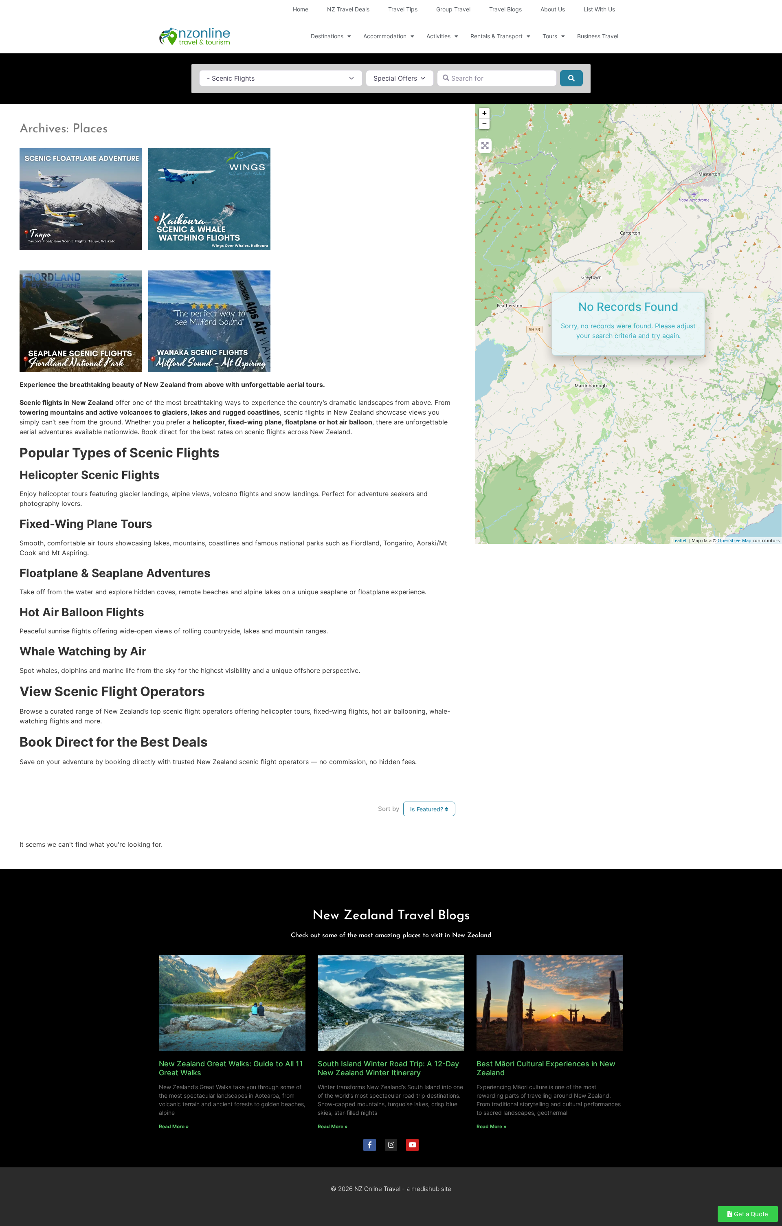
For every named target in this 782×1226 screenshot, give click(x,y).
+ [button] (484, 113)
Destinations (327, 36)
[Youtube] (412, 1145)
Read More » (174, 1126)
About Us (552, 9)
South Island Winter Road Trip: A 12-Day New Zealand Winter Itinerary (388, 1068)
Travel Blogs (505, 9)
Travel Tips (402, 9)
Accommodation (384, 36)
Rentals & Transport (496, 36)
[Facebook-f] (369, 1145)
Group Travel (453, 9)
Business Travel (597, 36)
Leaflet (679, 540)
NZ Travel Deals (348, 9)
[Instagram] (391, 1145)
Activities (438, 36)
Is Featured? (427, 809)
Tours (550, 36)
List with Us (599, 9)
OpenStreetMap (734, 540)
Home (300, 9)
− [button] (484, 123)
